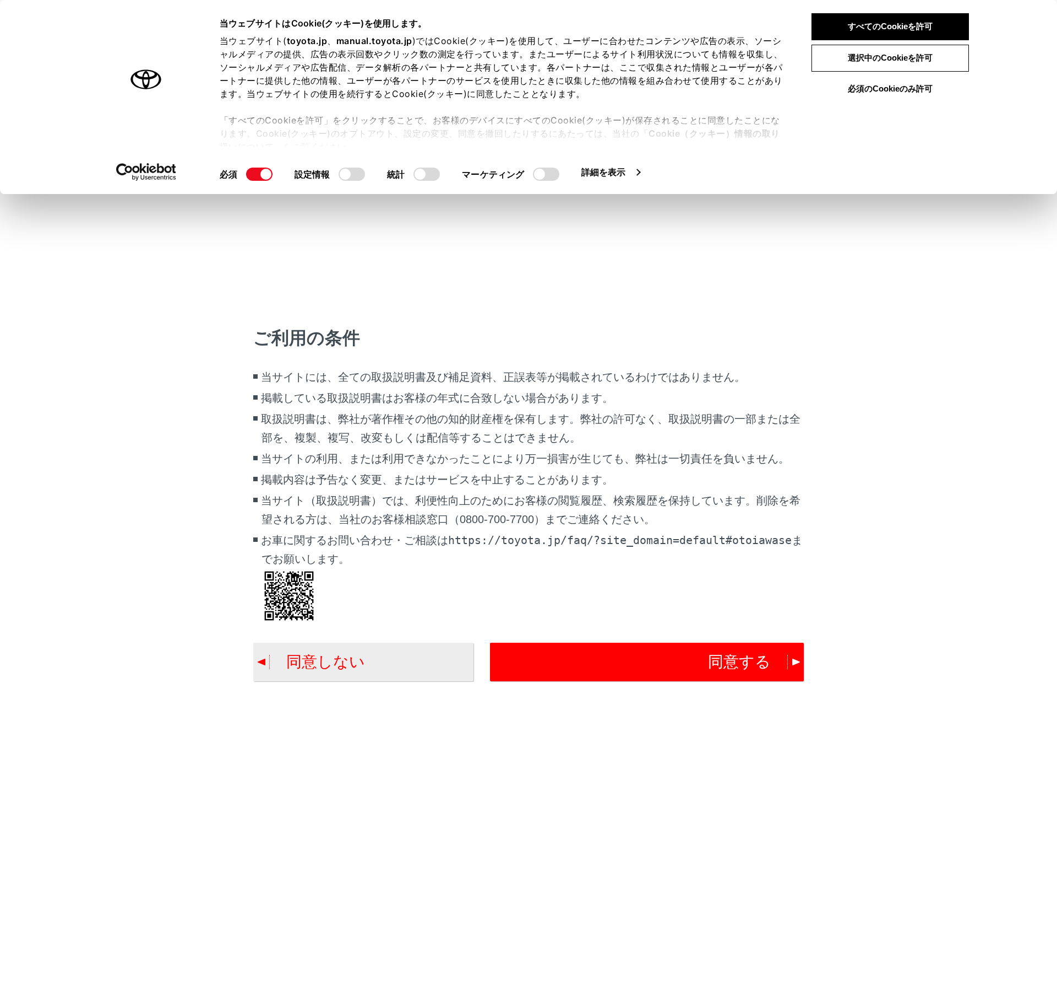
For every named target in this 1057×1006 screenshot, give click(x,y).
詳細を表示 (603, 171)
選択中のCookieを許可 (890, 57)
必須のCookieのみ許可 (890, 88)
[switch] (352, 174)
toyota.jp (307, 40)
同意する (739, 661)
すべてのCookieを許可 (890, 26)
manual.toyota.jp (374, 40)
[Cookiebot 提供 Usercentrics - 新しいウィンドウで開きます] (146, 172)
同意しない (325, 661)
